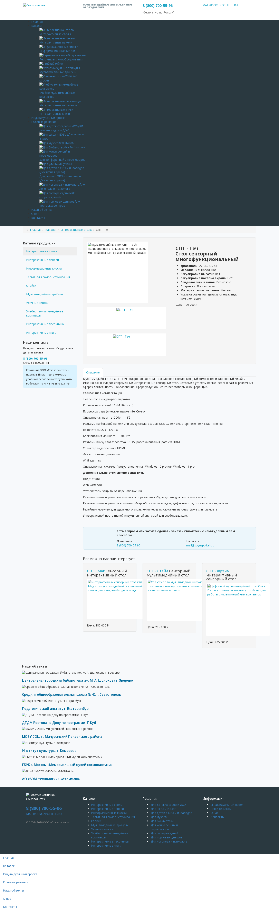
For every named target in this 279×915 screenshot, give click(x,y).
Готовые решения (43, 122)
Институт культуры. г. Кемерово (49, 750)
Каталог (37, 26)
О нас (35, 214)
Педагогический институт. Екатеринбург (56, 708)
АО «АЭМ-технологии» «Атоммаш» (51, 779)
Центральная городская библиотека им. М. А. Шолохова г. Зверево (77, 680)
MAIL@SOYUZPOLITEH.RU (220, 5)
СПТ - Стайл (157, 570)
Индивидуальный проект (48, 118)
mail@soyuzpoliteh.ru (200, 545)
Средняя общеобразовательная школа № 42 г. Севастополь (71, 694)
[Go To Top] (0, 913)
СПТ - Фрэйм (218, 570)
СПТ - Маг (96, 570)
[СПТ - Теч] (126, 318)
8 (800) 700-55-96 (158, 5)
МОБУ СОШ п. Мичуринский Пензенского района (62, 736)
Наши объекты (41, 210)
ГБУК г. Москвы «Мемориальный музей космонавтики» (67, 764)
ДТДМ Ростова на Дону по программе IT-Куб (59, 722)
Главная (37, 21)
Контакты (38, 218)
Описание (93, 372)
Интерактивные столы (76, 230)
